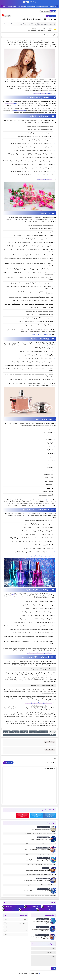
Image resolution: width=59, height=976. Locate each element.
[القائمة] (55, 2)
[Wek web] (29, 3)
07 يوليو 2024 (40, 888)
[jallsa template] (39, 974)
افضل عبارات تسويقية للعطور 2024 (41, 829)
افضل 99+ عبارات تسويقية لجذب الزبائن (40, 839)
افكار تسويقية (31, 6)
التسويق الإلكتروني (41, 6)
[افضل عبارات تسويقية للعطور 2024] (53, 829)
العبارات (47, 499)
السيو (3, 6)
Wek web (21, 973)
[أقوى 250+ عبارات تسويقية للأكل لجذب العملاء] (53, 870)
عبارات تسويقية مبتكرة (11, 103)
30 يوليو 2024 (46, 868)
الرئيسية (52, 6)
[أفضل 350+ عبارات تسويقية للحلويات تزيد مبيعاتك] (53, 849)
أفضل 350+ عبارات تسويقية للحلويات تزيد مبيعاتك (37, 849)
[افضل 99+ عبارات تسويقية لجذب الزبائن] (53, 839)
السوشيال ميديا (22, 6)
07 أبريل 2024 (40, 837)
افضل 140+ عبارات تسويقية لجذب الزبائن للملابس (39, 653)
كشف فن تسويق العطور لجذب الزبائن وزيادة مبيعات (38, 703)
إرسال (53, 968)
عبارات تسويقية (45, 11)
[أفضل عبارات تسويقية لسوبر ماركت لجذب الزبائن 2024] (52, 929)
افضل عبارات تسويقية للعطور (44, 179)
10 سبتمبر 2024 (40, 847)
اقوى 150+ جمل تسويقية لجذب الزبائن (42, 334)
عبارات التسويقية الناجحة (19, 110)
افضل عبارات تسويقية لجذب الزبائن (42, 93)
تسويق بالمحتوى (11, 6)
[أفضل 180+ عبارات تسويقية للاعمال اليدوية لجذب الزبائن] (53, 880)
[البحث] (3, 2)
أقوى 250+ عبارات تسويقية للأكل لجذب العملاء (38, 870)
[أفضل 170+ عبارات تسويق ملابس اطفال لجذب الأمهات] (53, 891)
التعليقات (5, 16)
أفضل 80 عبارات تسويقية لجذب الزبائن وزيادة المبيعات (38, 555)
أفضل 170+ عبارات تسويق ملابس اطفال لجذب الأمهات (37, 890)
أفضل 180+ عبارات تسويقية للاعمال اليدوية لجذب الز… (36, 880)
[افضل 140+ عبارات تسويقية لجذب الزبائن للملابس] (53, 860)
